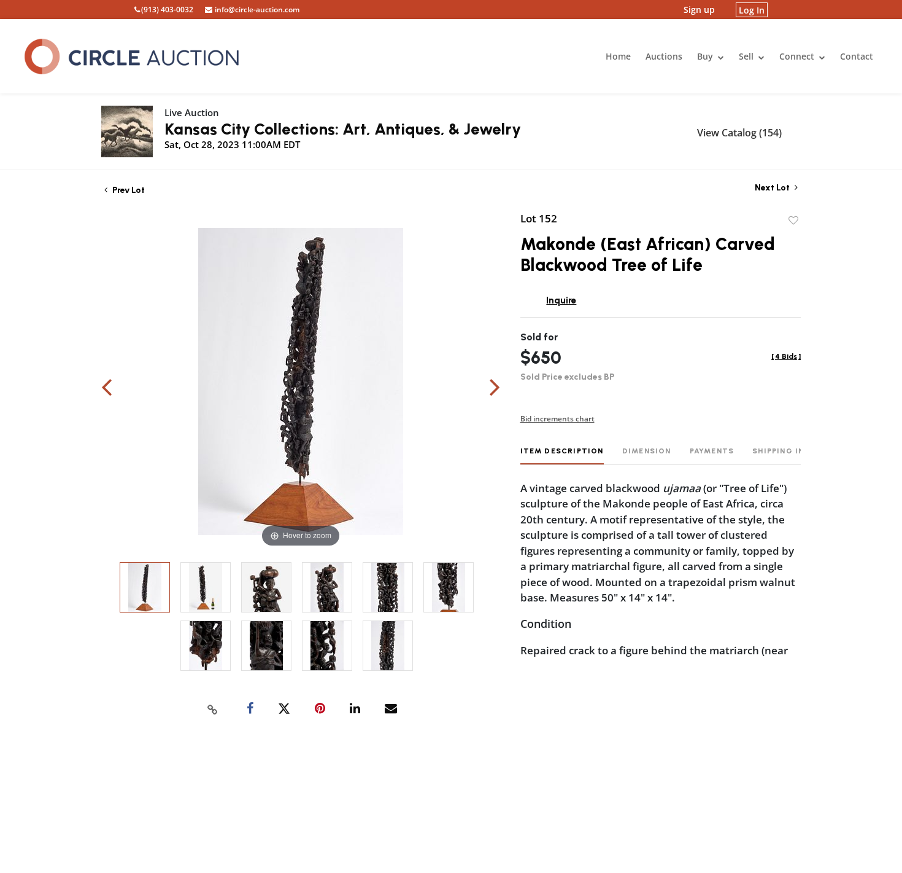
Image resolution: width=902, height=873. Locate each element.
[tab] (562, 455)
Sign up (699, 9)
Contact (856, 56)
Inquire (561, 300)
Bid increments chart (557, 418)
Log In (752, 9)
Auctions (664, 56)
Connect (798, 56)
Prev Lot (127, 190)
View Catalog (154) (739, 132)
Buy (706, 56)
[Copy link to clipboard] (213, 709)
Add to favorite (793, 220)
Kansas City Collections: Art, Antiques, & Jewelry (342, 129)
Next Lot (773, 187)
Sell (747, 56)
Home (618, 56)
